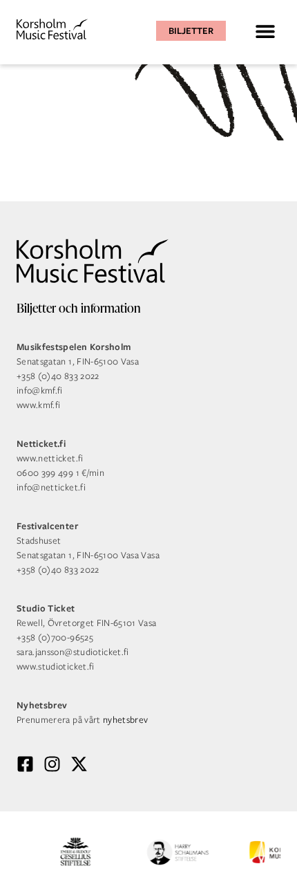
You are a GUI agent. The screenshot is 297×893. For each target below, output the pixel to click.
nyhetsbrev (125, 719)
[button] (264, 30)
